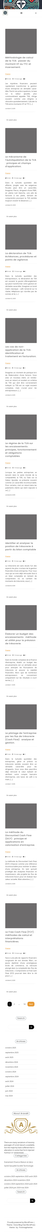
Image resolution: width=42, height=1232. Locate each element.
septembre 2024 (12, 1076)
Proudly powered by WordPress (20, 1222)
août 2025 (9, 1057)
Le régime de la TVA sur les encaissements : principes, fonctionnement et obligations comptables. (21, 450)
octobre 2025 (10, 1048)
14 (24, 1004)
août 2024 (9, 1081)
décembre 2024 (11, 1062)
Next (31, 1004)
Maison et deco (26, 1162)
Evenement (8, 1162)
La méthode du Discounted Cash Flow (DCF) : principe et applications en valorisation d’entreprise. (20, 838)
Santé (6, 1166)
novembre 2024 (11, 1067)
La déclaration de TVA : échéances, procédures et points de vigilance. (21, 256)
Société (20, 1166)
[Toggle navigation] (21, 13)
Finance (17, 1162)
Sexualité (13, 1166)
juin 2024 (9, 1091)
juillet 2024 (9, 1086)
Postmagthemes (26, 1227)
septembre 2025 (12, 1052)
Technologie (28, 1166)
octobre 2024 (10, 1072)
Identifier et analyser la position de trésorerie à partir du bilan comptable (20, 546)
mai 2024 (9, 1096)
